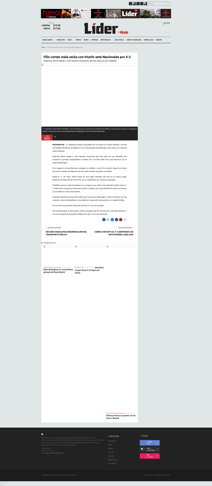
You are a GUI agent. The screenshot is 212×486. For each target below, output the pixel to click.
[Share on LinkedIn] (112, 219)
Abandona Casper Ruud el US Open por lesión (89, 270)
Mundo (86, 40)
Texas (70, 40)
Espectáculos (106, 40)
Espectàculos (112, 460)
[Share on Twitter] (108, 219)
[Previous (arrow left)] (1, 485)
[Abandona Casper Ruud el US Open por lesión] (89, 255)
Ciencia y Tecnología (134, 40)
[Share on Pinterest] (120, 219)
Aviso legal (158, 475)
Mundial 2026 (148, 40)
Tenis (82, 267)
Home (43, 47)
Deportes (94, 40)
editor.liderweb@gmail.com (55, 453)
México (78, 40)
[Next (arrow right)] (3, 485)
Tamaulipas (61, 40)
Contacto (167, 475)
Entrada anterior (54, 228)
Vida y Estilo (119, 40)
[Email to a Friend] (125, 219)
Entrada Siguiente (124, 228)
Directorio (149, 475)
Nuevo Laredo (48, 40)
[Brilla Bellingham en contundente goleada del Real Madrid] (58, 255)
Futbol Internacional (55, 267)
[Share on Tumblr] (116, 219)
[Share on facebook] (104, 219)
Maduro (159, 40)
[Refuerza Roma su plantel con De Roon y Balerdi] (121, 328)
